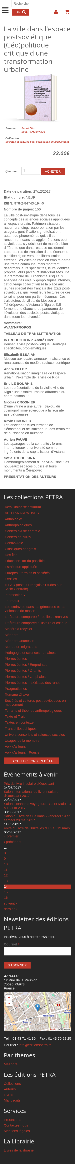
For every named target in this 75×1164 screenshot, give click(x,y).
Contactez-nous (16, 1125)
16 (6, 898)
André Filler (28, 128)
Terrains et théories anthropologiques (33, 711)
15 (6, 892)
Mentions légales (17, 1131)
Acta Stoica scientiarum (23, 507)
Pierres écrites (16, 659)
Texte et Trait (15, 716)
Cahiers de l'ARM (18, 537)
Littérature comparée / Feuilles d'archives (36, 617)
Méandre (11, 635)
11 (6, 870)
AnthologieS (14, 519)
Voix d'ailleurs (15, 746)
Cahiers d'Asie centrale (22, 531)
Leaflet (53, 1029)
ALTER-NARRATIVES (22, 513)
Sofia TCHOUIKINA (33, 131)
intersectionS (15, 595)
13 (6, 881)
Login (54, 13)
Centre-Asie (14, 543)
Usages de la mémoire (22, 740)
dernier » (11, 909)
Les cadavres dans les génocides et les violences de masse (35, 609)
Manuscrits (12, 1100)
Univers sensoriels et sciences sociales (35, 735)
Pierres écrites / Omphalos (25, 677)
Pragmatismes (16, 689)
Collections (12, 1084)
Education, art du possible (25, 561)
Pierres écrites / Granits (23, 671)
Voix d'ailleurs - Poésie (22, 752)
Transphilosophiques (21, 729)
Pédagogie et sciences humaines (30, 653)
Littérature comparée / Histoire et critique (36, 623)
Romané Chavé (17, 695)
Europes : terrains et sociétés (27, 573)
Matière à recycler (18, 629)
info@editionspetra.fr (35, 1045)
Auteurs (10, 1089)
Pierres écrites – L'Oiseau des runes (32, 683)
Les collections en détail (31, 761)
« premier (11, 836)
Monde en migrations (21, 647)
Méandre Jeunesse (19, 641)
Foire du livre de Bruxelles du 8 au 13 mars (37, 828)
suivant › (10, 903)
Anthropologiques (18, 525)
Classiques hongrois (20, 549)
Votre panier (65, 13)
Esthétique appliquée (21, 567)
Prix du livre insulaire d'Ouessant (29, 784)
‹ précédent (12, 842)
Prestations (12, 1120)
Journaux (12, 601)
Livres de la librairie (19, 1150)
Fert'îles (11, 579)
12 (6, 875)
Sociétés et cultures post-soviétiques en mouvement (37, 141)
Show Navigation (5, 6)
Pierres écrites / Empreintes (26, 665)
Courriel (11, 944)
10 (6, 864)
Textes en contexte (19, 722)
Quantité (11, 171)
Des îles (11, 555)
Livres (8, 1095)
